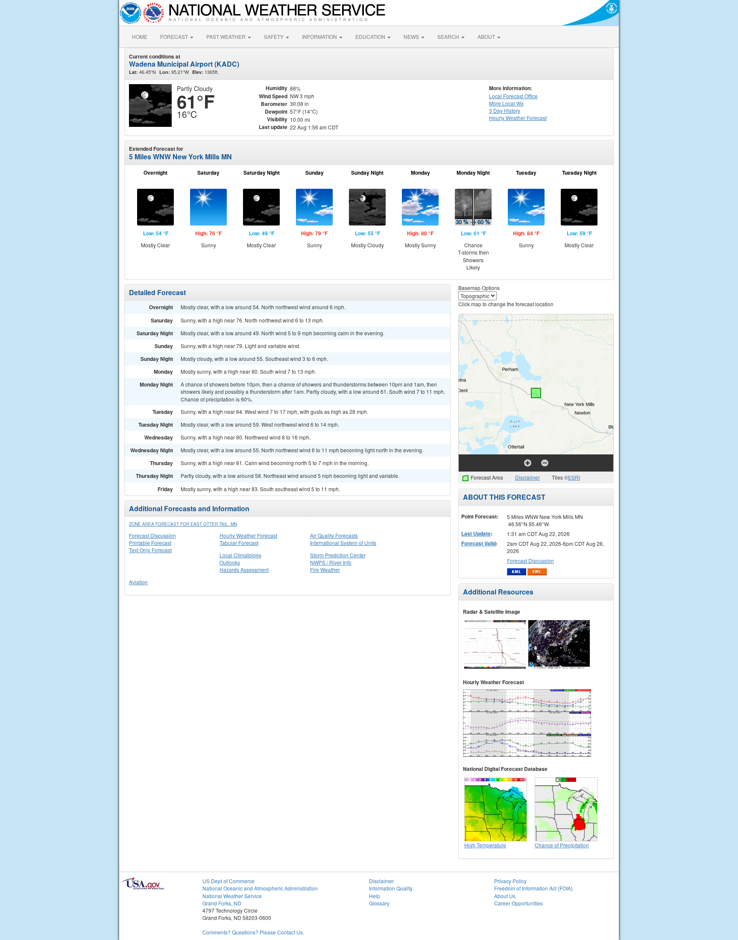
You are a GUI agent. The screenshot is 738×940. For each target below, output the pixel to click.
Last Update (476, 533)
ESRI (574, 477)
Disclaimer (527, 477)
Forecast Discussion (152, 535)
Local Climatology (240, 555)
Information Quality (391, 888)
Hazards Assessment (244, 569)
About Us (504, 895)
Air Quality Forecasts (334, 535)
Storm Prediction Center (338, 555)
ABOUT (486, 36)
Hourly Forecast (518, 117)
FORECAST (174, 36)
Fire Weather (325, 569)
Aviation (138, 582)
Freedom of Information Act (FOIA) (533, 888)
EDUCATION (371, 36)
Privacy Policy (510, 880)
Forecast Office (513, 96)
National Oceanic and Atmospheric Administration (260, 888)
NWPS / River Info (330, 562)
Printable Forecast (150, 542)
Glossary (379, 903)
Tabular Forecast (239, 542)
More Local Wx (506, 103)
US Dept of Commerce (228, 880)
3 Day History (504, 110)
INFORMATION (320, 36)
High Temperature (485, 845)
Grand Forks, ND (221, 903)
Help (374, 895)
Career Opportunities (518, 903)
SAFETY (274, 36)
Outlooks (230, 562)
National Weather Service (232, 895)
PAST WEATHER (226, 36)
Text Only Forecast (150, 549)
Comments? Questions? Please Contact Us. (253, 932)
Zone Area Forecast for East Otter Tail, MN (183, 524)
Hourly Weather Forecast (248, 535)
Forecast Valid (478, 543)
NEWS (412, 36)
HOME (139, 36)
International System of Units (343, 542)
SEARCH (448, 36)
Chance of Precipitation (562, 845)
